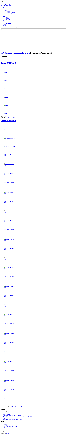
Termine (5, 20)
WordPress (11, 431)
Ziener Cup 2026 (6, 414)
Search (2, 27)
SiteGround (8, 433)
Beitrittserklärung (9, 14)
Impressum (5, 425)
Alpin (4, 16)
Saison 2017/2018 (8, 63)
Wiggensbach (20, 406)
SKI (14, 59)
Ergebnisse (8, 19)
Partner (4, 25)
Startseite (5, 7)
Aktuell (4, 9)
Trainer (7, 18)
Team (7, 17)
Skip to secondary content (6, 5)
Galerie (4, 24)
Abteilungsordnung (10, 13)
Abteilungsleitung (9, 11)
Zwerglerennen (27, 406)
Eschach (15, 406)
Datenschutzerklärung (7, 427)
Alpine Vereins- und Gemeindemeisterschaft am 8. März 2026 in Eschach (18, 416)
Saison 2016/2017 (8, 120)
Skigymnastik (8, 23)
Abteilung (5, 10)
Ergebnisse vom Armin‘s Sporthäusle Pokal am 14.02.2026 (15, 418)
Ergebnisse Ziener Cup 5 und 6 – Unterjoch (12, 415)
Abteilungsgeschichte (10, 12)
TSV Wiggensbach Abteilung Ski (15, 53)
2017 (12, 406)
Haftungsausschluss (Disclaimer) (10, 426)
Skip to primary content (5, 4)
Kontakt (4, 424)
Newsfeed (5, 428)
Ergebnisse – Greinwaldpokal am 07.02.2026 (12, 419)
